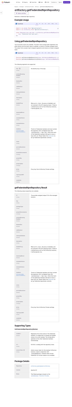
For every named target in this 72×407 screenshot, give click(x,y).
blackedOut (19, 81)
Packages (21, 6)
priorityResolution (20, 147)
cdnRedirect (19, 86)
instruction (51, 136)
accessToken (19, 350)
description (19, 97)
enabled (18, 333)
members (18, 129)
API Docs (37, 6)
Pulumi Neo (34, 2)
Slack (41, 2)
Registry (26, 2)
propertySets (19, 163)
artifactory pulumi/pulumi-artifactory (40, 366)
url (17, 344)
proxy (17, 169)
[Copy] (58, 28)
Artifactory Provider (29, 6)
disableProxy (19, 103)
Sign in (60, 2)
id (16, 195)
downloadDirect (20, 112)
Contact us (54, 2)
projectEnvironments (21, 152)
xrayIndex (18, 180)
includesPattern (20, 123)
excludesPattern (20, 117)
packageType (19, 206)
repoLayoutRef (20, 174)
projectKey (19, 158)
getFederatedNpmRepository (46, 6)
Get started (67, 2)
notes (17, 141)
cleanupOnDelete (20, 92)
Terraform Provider (40, 376)
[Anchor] (61, 10)
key (17, 68)
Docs (19, 2)
